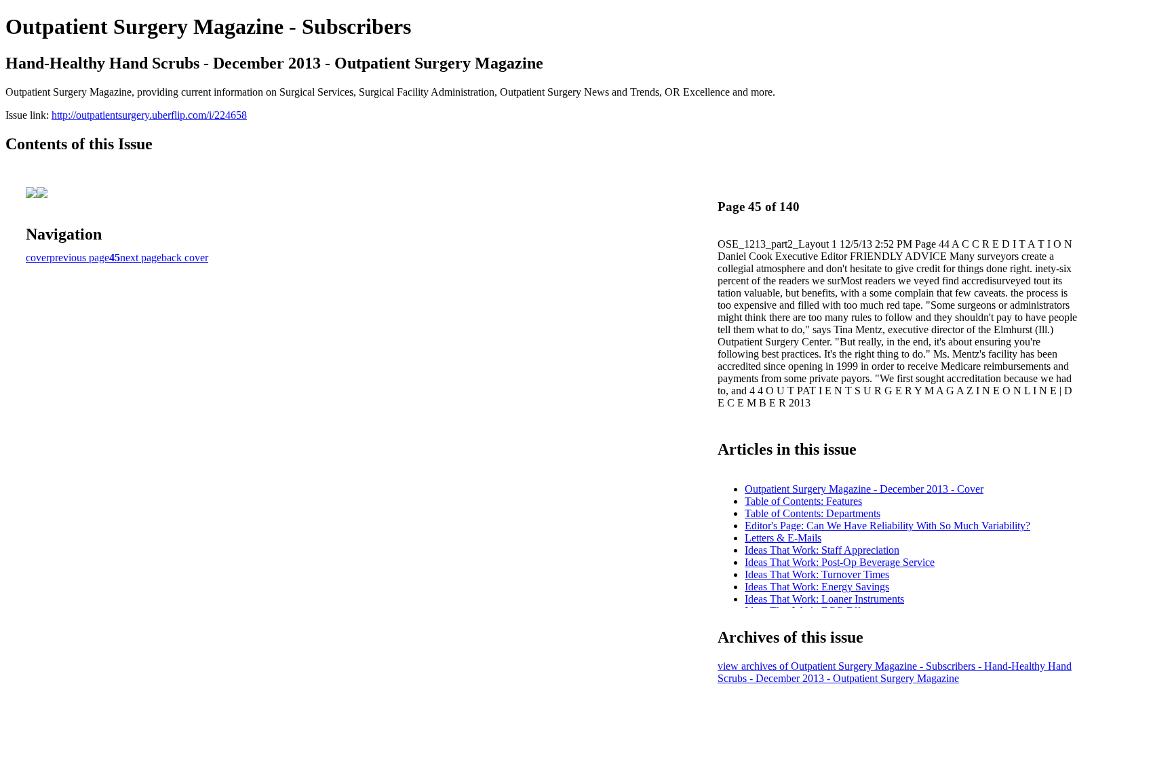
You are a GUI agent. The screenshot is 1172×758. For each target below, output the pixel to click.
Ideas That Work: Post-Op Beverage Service (840, 562)
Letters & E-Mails (783, 538)
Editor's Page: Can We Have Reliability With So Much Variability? (887, 525)
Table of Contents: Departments (812, 513)
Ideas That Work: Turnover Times (817, 574)
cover (38, 257)
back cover (184, 257)
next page (140, 257)
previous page (79, 257)
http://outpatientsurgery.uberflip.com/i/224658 (149, 115)
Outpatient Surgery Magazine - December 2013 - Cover (864, 489)
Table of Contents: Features (803, 501)
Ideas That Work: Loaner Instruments (824, 599)
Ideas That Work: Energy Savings (817, 586)
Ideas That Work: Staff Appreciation (822, 550)
